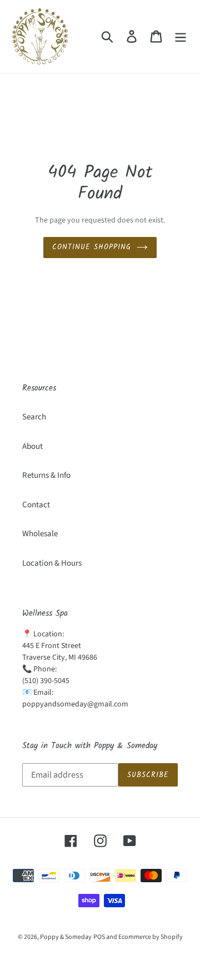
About (32, 446)
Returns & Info (46, 475)
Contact (36, 505)
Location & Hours (52, 563)
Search (34, 417)
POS (99, 937)
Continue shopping (92, 247)
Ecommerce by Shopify (150, 937)
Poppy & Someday (66, 937)
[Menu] (180, 36)
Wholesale (40, 534)
